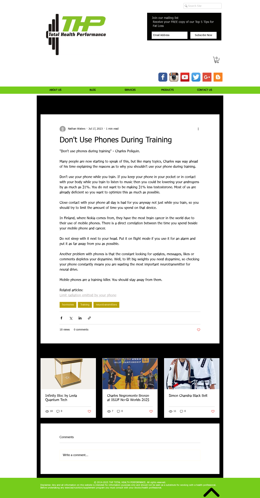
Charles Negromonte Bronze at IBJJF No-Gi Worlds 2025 (128, 398)
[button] (216, 60)
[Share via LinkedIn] (80, 318)
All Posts (45, 103)
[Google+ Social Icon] (207, 77)
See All (215, 351)
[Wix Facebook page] (162, 77)
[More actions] (198, 129)
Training (77, 103)
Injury (61, 103)
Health (138, 103)
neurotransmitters (106, 304)
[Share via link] (89, 318)
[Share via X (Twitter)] (71, 318)
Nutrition (94, 103)
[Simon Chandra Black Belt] (191, 373)
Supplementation (117, 103)
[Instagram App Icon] (173, 77)
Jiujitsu (154, 103)
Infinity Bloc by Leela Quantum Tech (61, 398)
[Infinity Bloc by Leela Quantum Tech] (68, 373)
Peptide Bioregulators (178, 103)
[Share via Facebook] (61, 318)
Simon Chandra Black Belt (188, 396)
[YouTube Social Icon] (184, 77)
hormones (68, 304)
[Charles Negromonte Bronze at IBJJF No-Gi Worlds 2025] (130, 373)
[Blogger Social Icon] (218, 77)
